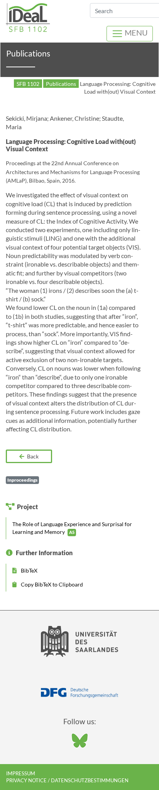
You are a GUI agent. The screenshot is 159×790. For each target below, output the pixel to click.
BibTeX (28, 570)
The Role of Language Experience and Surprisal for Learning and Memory (72, 528)
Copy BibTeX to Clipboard (51, 584)
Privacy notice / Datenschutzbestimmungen (67, 780)
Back (32, 456)
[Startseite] (28, 16)
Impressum (20, 773)
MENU (135, 32)
